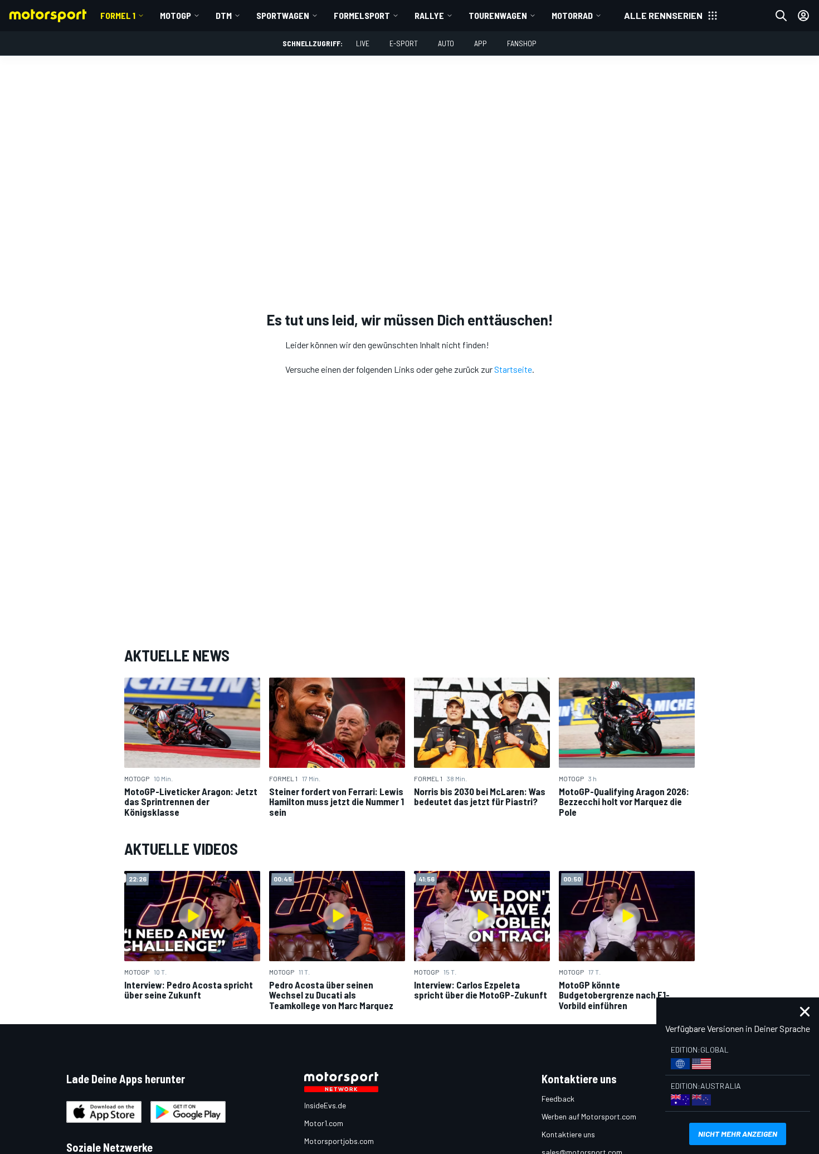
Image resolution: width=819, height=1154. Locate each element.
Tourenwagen (498, 15)
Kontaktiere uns (568, 1134)
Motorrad (572, 15)
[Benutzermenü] (803, 15)
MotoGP (175, 15)
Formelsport (362, 15)
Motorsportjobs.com (339, 1141)
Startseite (513, 369)
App (480, 43)
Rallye (429, 15)
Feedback (558, 1098)
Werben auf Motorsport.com (589, 1116)
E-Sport (403, 43)
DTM (224, 15)
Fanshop (522, 43)
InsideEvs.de (325, 1105)
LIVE (362, 43)
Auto (446, 43)
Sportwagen (282, 15)
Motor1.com (323, 1123)
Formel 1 (117, 15)
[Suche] (781, 15)
